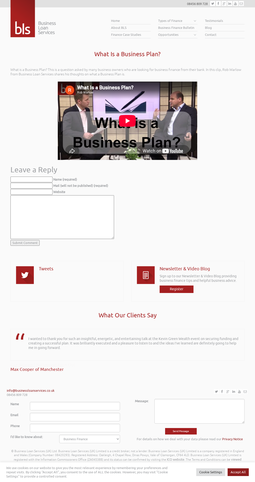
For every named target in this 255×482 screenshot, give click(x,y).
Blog (208, 28)
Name (14, 404)
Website (59, 192)
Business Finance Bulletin (176, 28)
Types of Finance (170, 21)
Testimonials (214, 21)
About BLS (119, 28)
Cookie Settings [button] (210, 472)
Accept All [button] (238, 472)
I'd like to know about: (26, 437)
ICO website (175, 459)
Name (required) (65, 179)
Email (14, 415)
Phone (15, 426)
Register (176, 289)
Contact (210, 35)
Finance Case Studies (126, 35)
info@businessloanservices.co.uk (31, 390)
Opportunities (168, 35)
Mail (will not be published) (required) (80, 186)
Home (115, 21)
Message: (142, 401)
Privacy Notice (232, 439)
